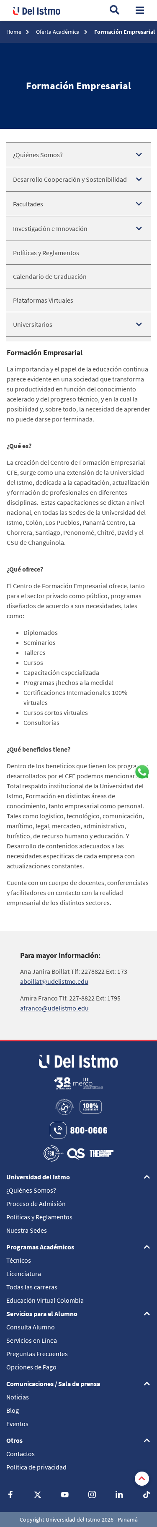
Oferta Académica (58, 31)
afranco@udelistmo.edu (54, 1008)
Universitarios (32, 324)
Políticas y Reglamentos (46, 252)
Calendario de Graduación (50, 276)
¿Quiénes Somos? (38, 154)
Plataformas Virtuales (43, 300)
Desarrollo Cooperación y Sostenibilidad (70, 179)
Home (14, 31)
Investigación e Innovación (50, 228)
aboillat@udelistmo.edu (54, 981)
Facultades (28, 204)
